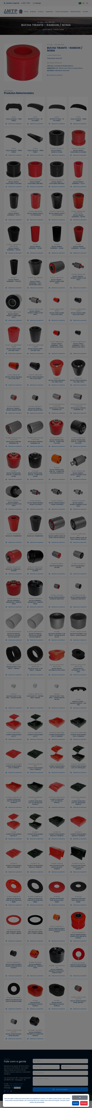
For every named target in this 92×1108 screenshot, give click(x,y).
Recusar (84, 1103)
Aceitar (75, 1103)
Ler (80, 1097)
